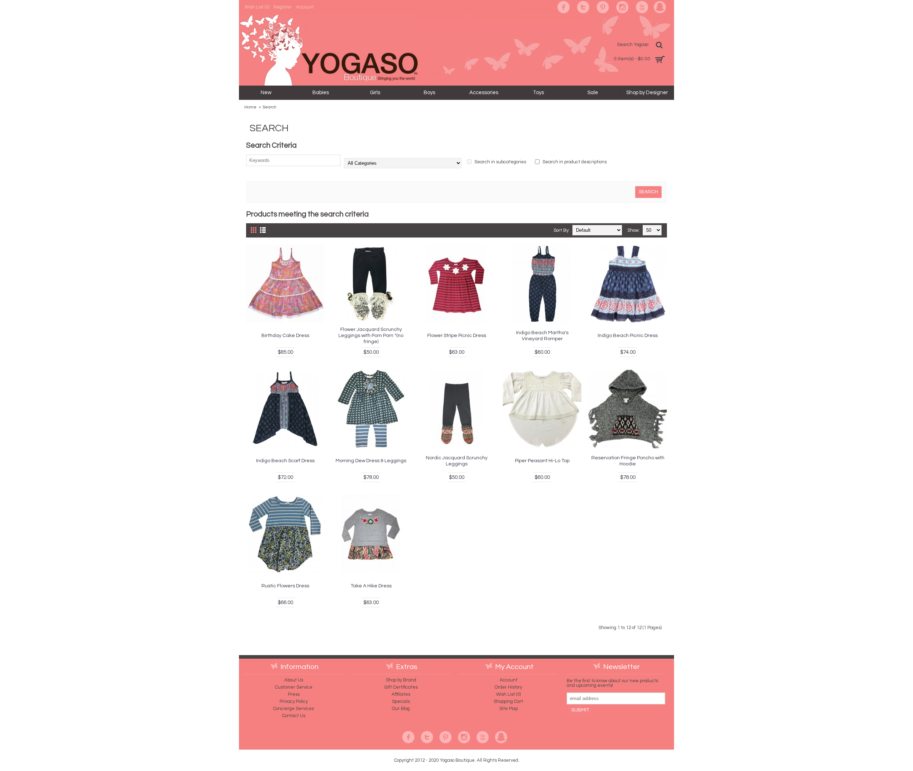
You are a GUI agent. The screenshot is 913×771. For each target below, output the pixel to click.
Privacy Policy (294, 701)
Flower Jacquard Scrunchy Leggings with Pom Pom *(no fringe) (370, 335)
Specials (401, 701)
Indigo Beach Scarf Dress (285, 460)
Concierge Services (293, 708)
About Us (293, 680)
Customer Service (293, 687)
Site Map (508, 708)
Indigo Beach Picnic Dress (628, 335)
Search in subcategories (499, 161)
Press (294, 694)
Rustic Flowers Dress (285, 585)
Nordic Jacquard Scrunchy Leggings (457, 460)
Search (269, 107)
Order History (508, 687)
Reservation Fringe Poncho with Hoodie (627, 460)
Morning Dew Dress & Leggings (371, 460)
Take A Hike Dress (371, 585)
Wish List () (508, 694)
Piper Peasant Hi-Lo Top (542, 460)
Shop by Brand (401, 680)
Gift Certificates (401, 687)
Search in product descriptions (574, 161)
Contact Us (293, 715)
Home (250, 107)
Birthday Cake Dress (285, 335)
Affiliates (401, 694)
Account (508, 680)
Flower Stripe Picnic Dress (456, 335)
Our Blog (401, 708)
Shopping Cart (508, 701)
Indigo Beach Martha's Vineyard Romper (542, 335)
